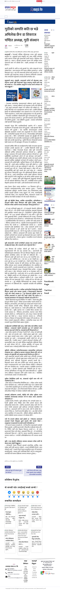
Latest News (34, 569)
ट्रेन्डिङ (46, 205)
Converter (34, 576)
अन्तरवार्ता (25, 571)
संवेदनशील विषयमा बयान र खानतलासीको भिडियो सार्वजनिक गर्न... (49, 139)
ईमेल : (9, 576)
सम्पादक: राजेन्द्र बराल (47, 569)
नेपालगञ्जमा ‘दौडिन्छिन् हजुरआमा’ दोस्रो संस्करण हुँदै (49, 46)
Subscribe (40, 1)
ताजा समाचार (47, 31)
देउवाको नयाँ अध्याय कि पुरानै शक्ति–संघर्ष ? (49, 238)
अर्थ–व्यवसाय (25, 575)
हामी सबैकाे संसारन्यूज (10, 10)
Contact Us (34, 577)
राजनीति (25, 570)
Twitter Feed (48, 292)
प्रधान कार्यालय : (11, 569)
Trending (34, 572)
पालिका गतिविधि (25, 578)
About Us (34, 567)
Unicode (34, 574)
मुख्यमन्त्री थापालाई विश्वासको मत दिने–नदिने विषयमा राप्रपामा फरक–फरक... (49, 168)
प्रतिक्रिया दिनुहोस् (12, 480)
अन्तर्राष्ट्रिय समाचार (25, 581)
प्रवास (25, 568)
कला (26, 566)
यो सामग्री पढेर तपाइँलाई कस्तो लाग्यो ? (21, 487)
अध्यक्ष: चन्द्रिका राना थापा (47, 567)
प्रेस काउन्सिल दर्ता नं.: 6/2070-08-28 (47, 565)
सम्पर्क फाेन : (10, 572)
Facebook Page (49, 283)
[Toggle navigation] (6, 17)
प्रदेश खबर (25, 573)
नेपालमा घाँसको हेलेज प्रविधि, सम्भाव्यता (49, 275)
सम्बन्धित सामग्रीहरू (13, 501)
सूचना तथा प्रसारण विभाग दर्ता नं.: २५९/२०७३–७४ (47, 562)
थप (51, 30)
